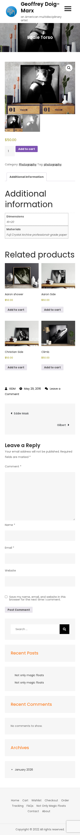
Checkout (51, 800)
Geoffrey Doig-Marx (40, 7)
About (46, 811)
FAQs (30, 806)
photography (53, 164)
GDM (12, 389)
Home (15, 800)
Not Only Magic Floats (51, 806)
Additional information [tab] (27, 177)
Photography (28, 164)
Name (10, 525)
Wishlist (36, 800)
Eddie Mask (21, 413)
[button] (68, 67)
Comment (13, 466)
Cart (25, 800)
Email (9, 548)
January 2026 (24, 770)
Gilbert (61, 425)
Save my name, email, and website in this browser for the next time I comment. (37, 598)
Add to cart (26, 149)
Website (10, 570)
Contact (33, 811)
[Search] (64, 629)
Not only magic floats (29, 675)
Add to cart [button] (16, 310)
